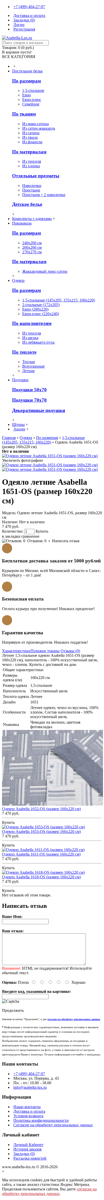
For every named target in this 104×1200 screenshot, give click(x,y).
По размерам (26, 81)
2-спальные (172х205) (41, 305)
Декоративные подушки (38, 410)
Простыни (31, 190)
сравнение (30, 536)
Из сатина (30, 133)
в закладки (11, 536)
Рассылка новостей (29, 1158)
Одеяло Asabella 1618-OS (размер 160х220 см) (41, 877)
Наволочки (31, 185)
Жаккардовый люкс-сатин (44, 271)
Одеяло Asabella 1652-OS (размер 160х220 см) (41, 809)
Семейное (30, 104)
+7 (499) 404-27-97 (29, 1074)
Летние (28, 371)
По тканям (24, 114)
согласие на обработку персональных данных (49, 1191)
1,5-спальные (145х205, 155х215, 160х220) (58, 300)
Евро (26, 95)
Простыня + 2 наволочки (43, 195)
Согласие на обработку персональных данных (53, 1125)
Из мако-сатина (35, 124)
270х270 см (32, 252)
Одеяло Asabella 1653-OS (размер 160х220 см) (41, 831)
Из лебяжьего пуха (38, 342)
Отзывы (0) (70, 651)
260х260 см (32, 247)
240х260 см (32, 243)
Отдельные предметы (35, 175)
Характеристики (16, 651)
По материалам (29, 151)
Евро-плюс (31, 99)
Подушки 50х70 (29, 389)
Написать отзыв (66, 541)
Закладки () (24, 1154)
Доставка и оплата (29, 1111)
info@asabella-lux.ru (30, 1087)
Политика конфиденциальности (41, 1120)
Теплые (28, 362)
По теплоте (24, 352)
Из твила (30, 137)
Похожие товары (45, 651)
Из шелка (30, 338)
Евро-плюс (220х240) (40, 314)
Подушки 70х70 (29, 400)
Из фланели (32, 142)
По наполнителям (31, 323)
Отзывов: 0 (36, 541)
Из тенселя (31, 161)
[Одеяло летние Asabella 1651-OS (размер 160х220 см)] (50, 456)
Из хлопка (31, 166)
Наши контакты (27, 1107)
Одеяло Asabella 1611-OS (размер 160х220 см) (41, 854)
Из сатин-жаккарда (38, 128)
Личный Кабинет (28, 1144)
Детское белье (27, 204)
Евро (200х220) (35, 309)
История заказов (27, 1149)
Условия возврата (28, 1116)
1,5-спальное (33, 90)
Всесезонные (33, 366)
